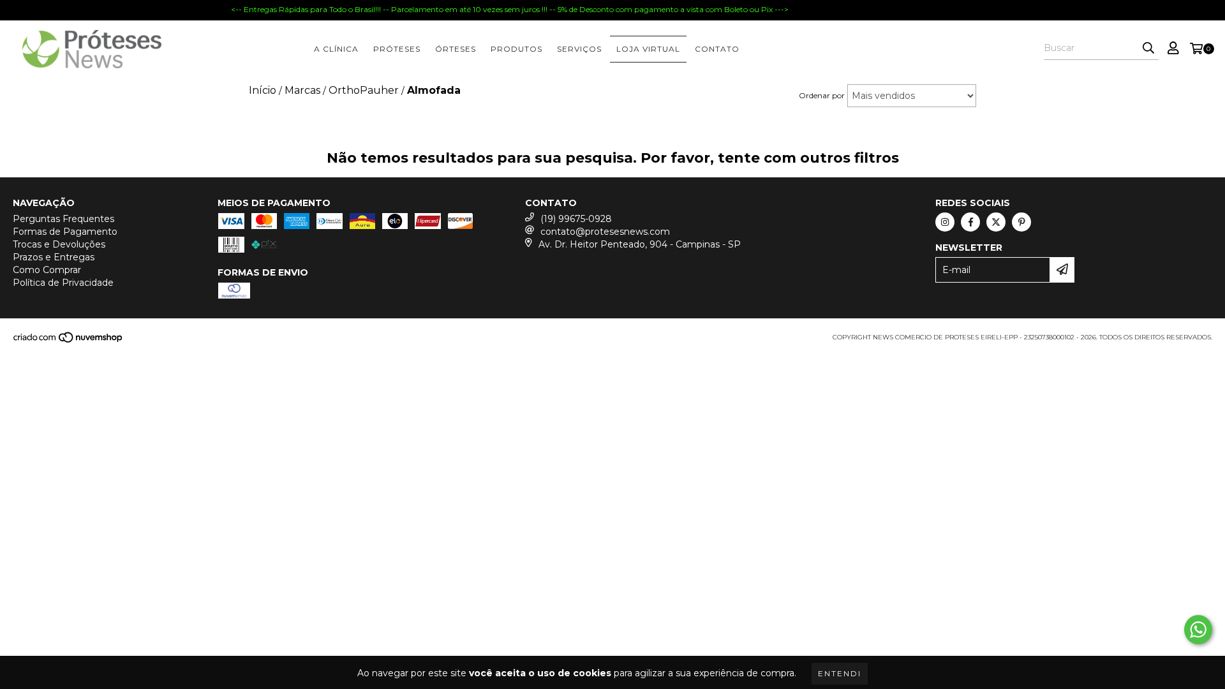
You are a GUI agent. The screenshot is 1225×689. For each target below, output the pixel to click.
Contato (717, 49)
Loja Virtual (648, 49)
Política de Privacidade (63, 282)
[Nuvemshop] (68, 341)
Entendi (839, 673)
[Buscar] (1148, 48)
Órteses (455, 49)
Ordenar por (822, 95)
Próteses (396, 49)
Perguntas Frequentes (63, 219)
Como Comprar (47, 270)
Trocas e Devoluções (59, 244)
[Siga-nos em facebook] (970, 222)
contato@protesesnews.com (605, 231)
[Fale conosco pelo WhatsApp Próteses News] (1198, 629)
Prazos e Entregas (53, 257)
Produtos (516, 49)
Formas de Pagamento (65, 231)
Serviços (579, 49)
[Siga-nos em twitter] (996, 222)
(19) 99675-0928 (576, 219)
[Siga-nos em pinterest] (1021, 222)
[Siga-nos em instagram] (944, 222)
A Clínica (336, 49)
